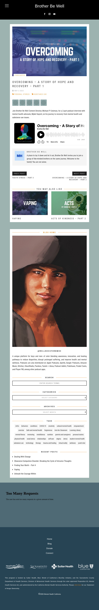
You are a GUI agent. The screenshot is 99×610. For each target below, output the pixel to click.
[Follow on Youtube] (54, 14)
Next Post (79, 173)
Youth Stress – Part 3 (23, 178)
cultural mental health (64, 426)
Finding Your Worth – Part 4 (25, 465)
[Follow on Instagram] (49, 14)
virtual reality (63, 443)
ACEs (17, 426)
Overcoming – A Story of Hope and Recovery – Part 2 (69, 179)
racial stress (31, 439)
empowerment (79, 426)
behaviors (24, 426)
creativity (51, 426)
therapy (38, 443)
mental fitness (20, 435)
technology (29, 443)
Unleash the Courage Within (25, 474)
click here (77, 585)
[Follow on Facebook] (45, 14)
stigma (58, 439)
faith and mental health (34, 430)
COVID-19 (43, 426)
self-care (51, 439)
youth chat (81, 443)
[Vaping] (30, 213)
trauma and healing (49, 443)
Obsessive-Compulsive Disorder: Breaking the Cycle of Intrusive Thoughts (42, 461)
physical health (19, 439)
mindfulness (41, 435)
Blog (50, 544)
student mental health (77, 439)
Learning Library (75, 430)
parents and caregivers (63, 435)
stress (65, 439)
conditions (33, 426)
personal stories (22, 94)
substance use (40, 94)
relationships (41, 439)
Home (49, 539)
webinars (73, 443)
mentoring (30, 435)
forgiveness (48, 430)
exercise (21, 430)
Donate (49, 548)
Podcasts (20, 75)
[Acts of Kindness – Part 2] (69, 213)
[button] (7, 5)
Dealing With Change (22, 457)
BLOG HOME (49, 232)
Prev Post (19, 173)
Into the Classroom (61, 430)
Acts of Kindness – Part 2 (68, 218)
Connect (49, 553)
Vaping (16, 218)
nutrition (50, 435)
